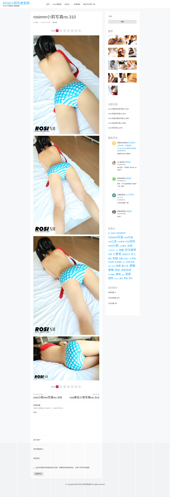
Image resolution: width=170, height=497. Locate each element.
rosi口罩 (112, 241)
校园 (115, 258)
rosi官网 (130, 241)
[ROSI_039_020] (132, 52)
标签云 (67, 4)
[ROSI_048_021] (132, 65)
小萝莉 (117, 254)
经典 (118, 265)
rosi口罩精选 (57, 4)
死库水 (126, 259)
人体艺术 (111, 250)
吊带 (110, 254)
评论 (35, 412)
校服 (121, 259)
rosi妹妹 (121, 242)
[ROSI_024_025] (132, 78)
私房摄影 (118, 262)
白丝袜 (111, 262)
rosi (36, 22)
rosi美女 (122, 246)
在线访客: (111, 292)
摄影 (110, 259)
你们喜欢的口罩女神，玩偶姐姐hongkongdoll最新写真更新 (126, 145)
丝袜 (129, 245)
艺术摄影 (111, 275)
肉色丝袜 (126, 270)
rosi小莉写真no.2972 (115, 128)
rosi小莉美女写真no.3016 (117, 114)
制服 (121, 250)
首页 (47, 4)
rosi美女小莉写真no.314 (84, 397)
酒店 (121, 278)
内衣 (117, 250)
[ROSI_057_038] (122, 40)
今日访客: (111, 303)
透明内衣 (116, 278)
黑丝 (131, 278)
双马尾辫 (130, 249)
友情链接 (77, 4)
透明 (110, 278)
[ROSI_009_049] (132, 40)
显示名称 (37, 440)
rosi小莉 (113, 245)
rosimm (120, 233)
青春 (126, 278)
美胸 (132, 265)
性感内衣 (126, 254)
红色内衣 (130, 262)
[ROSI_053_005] (122, 52)
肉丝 (117, 270)
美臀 (111, 270)
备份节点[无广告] (89, 4)
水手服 (133, 259)
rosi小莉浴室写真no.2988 (117, 123)
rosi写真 (128, 237)
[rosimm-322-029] (122, 65)
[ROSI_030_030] (122, 78)
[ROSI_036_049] (113, 40)
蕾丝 (123, 274)
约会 (109, 266)
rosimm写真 (115, 237)
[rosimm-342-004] (113, 90)
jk (109, 233)
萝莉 (118, 274)
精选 (124, 262)
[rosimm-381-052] (113, 52)
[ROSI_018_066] (113, 78)
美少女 (125, 266)
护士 (133, 254)
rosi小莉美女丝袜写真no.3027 (118, 109)
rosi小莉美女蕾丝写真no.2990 (118, 118)
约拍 (113, 266)
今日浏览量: (112, 298)
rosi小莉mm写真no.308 (47, 397)
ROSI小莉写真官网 (16, 3)
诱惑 (128, 274)
